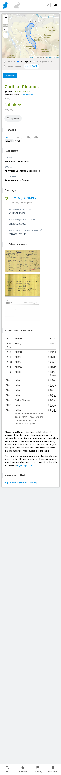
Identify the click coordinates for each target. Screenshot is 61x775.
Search (7, 771)
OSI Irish (11, 61)
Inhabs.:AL (55, 410)
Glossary (38, 771)
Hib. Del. (54, 366)
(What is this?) (26, 95)
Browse (23, 771)
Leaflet (32, 57)
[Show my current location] (5, 35)
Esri (46, 57)
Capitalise (14, 118)
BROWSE (33, 66)
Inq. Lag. (54, 338)
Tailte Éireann (54, 57)
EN (55, 5)
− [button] (6, 22)
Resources (53, 771)
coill (8, 137)
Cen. (52, 352)
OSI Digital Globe (44, 61)
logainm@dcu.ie (24, 465)
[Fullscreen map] (5, 29)
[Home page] (5, 6)
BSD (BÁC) (55, 362)
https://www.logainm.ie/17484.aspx (21, 482)
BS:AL (53, 380)
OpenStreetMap (14, 66)
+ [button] (6, 17)
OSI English (25, 61)
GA (48, 5)
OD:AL (53, 395)
